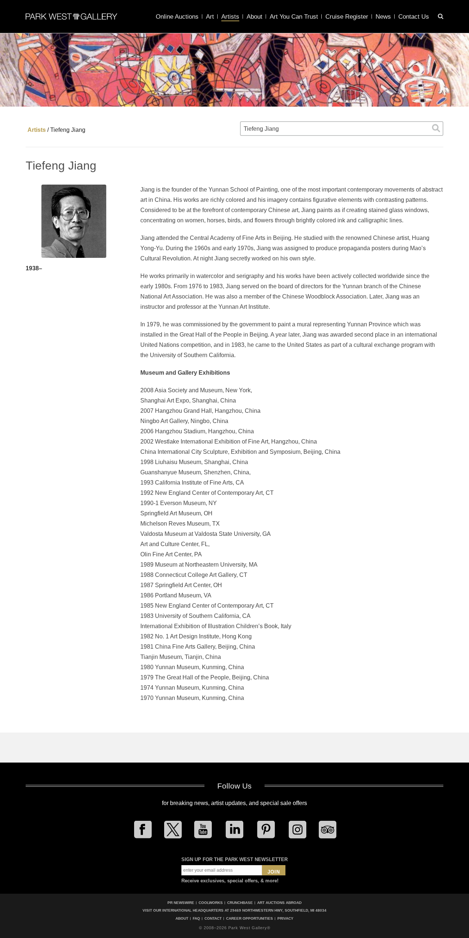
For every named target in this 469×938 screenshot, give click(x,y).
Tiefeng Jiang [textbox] (261, 129)
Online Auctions (177, 16)
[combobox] (341, 128)
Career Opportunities (249, 918)
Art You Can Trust (294, 16)
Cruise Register (346, 16)
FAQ (196, 918)
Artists (230, 16)
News (383, 16)
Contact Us (413, 16)
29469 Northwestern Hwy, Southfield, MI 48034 (278, 910)
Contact (213, 918)
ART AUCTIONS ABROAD (279, 903)
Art (210, 16)
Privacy (285, 918)
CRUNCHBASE (240, 903)
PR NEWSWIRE (180, 903)
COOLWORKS (211, 903)
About (254, 16)
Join (273, 872)
